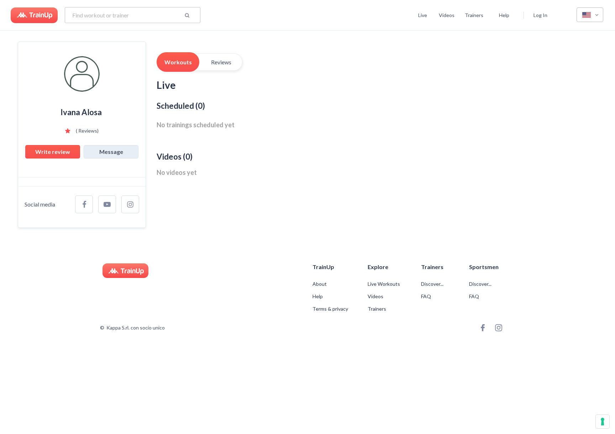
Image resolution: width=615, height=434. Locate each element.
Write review (52, 151)
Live (422, 15)
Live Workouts (384, 284)
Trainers (474, 15)
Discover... (433, 284)
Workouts (178, 62)
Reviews (221, 62)
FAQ (426, 296)
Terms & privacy (330, 309)
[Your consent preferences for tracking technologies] (602, 421)
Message (111, 151)
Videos (446, 15)
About (319, 284)
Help (504, 15)
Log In (540, 15)
